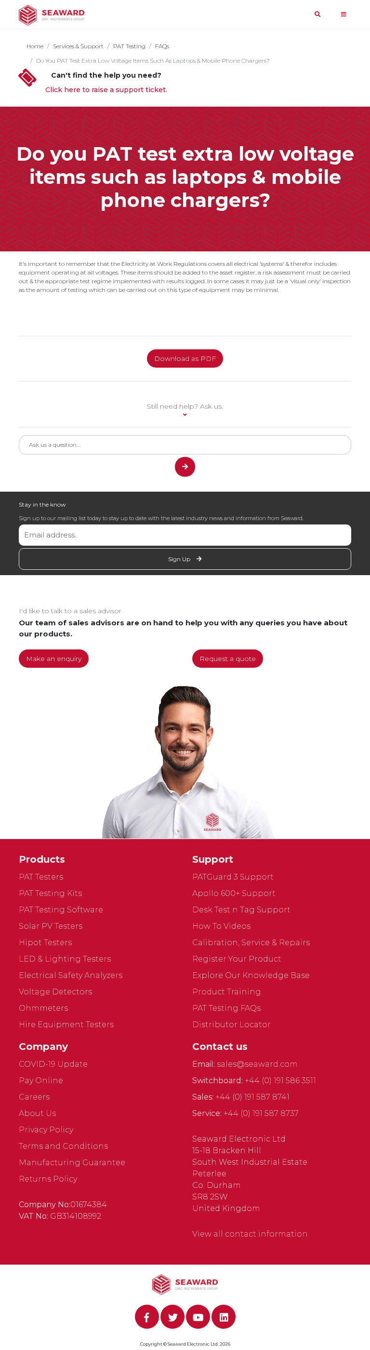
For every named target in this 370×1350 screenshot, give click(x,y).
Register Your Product (236, 959)
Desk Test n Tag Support (241, 909)
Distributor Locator (231, 1024)
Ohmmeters (43, 1008)
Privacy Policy (46, 1129)
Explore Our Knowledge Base (251, 975)
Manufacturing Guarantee (72, 1162)
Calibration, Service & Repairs (251, 942)
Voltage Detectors (55, 991)
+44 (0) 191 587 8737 (261, 1113)
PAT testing (129, 46)
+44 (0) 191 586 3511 (280, 1080)
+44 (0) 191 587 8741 (252, 1097)
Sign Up (180, 559)
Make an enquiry (53, 658)
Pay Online (41, 1080)
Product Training (226, 991)
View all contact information (250, 1234)
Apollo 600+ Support (234, 893)
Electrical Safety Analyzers (70, 975)
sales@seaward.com (257, 1064)
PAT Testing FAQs (226, 1008)
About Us (37, 1113)
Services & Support (78, 46)
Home (34, 46)
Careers (34, 1097)
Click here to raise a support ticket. (106, 89)
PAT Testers (41, 877)
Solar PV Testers (50, 926)
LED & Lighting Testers (65, 959)
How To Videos (221, 926)
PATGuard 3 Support (233, 877)
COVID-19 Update (53, 1064)
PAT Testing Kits (50, 893)
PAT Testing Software (61, 909)
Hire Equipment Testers (66, 1024)
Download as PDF (185, 358)
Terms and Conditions (63, 1146)
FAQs (162, 46)
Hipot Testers (45, 942)
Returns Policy (48, 1179)
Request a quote (227, 658)
